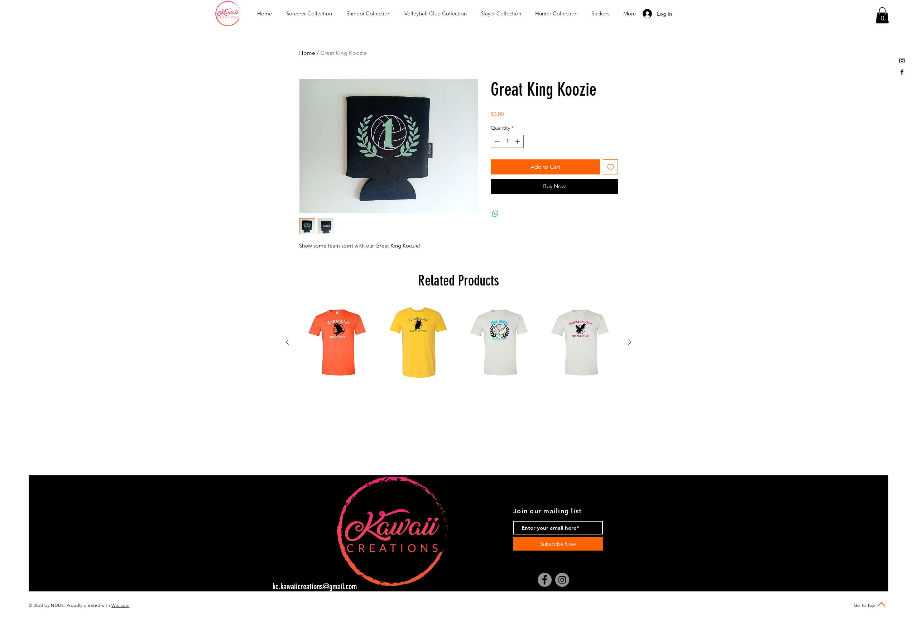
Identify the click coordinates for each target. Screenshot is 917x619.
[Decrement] (496, 141)
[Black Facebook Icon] (902, 72)
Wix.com (120, 605)
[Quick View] (337, 342)
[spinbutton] (507, 141)
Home (307, 52)
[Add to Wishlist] (610, 166)
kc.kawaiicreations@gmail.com (315, 586)
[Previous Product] (287, 342)
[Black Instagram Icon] (902, 60)
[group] (458, 342)
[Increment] (518, 141)
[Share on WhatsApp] (495, 214)
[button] (882, 15)
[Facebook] (545, 580)
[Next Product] (629, 342)
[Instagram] (562, 580)
